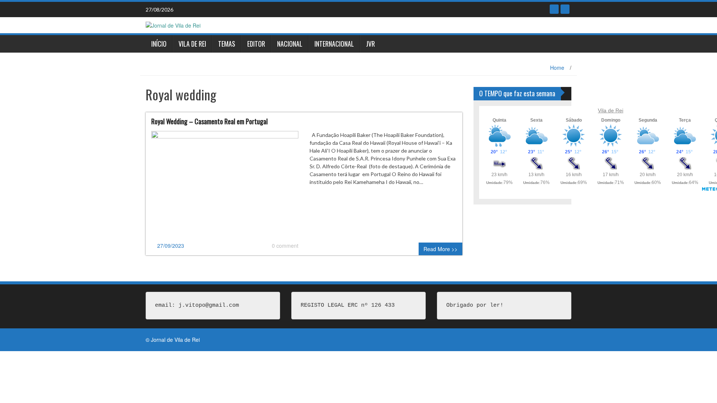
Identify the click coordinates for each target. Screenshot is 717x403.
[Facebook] (554, 9)
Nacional (289, 44)
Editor (256, 44)
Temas (226, 44)
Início (159, 44)
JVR (370, 44)
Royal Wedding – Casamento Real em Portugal (209, 121)
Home (557, 67)
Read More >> (440, 249)
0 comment (285, 245)
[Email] (565, 9)
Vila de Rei (192, 44)
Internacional (334, 44)
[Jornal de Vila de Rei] (173, 24)
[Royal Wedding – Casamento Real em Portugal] (224, 185)
